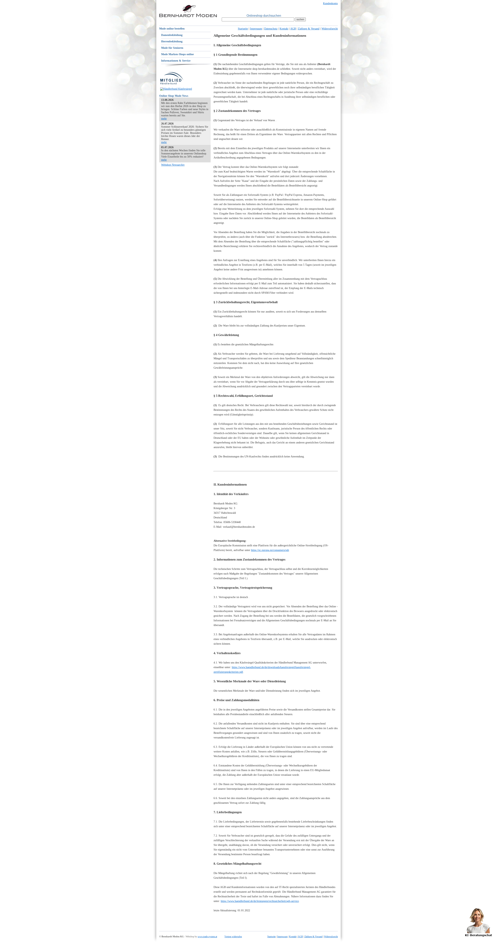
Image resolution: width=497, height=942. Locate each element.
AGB (293, 28)
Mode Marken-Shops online (177, 54)
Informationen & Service (175, 60)
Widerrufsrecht (329, 28)
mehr (164, 118)
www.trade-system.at (207, 936)
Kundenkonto (330, 3)
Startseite (243, 28)
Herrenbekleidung (171, 41)
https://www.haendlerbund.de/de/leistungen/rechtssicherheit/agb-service (260, 901)
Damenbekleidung (171, 35)
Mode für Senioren (172, 47)
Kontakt (284, 28)
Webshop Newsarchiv (173, 164)
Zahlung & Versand (308, 28)
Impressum (256, 28)
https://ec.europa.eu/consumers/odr (270, 550)
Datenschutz (270, 28)
